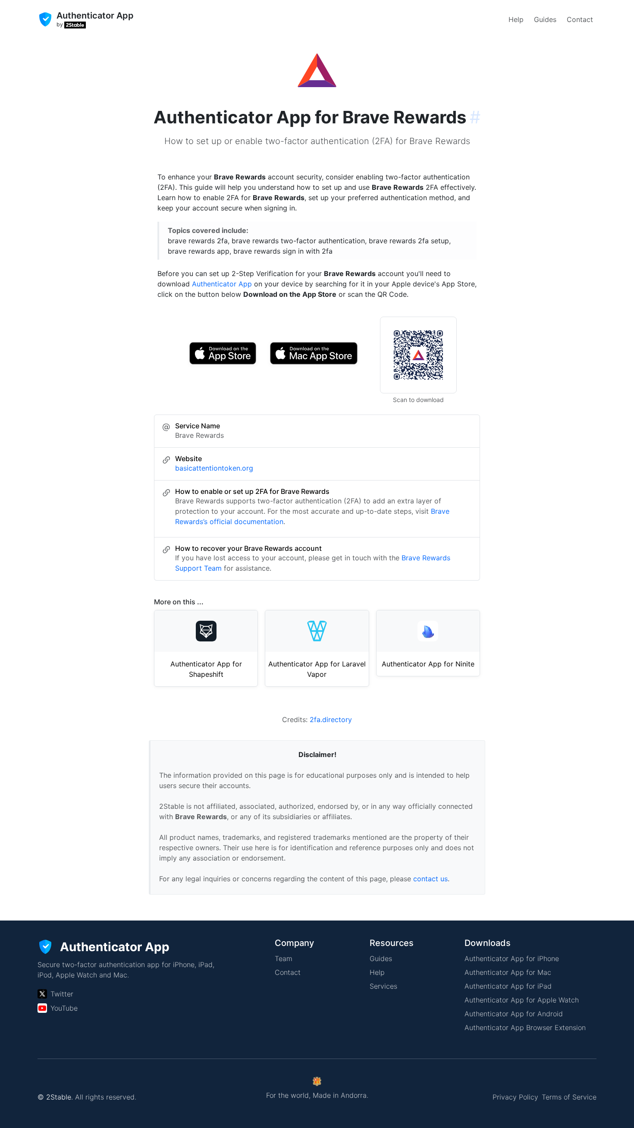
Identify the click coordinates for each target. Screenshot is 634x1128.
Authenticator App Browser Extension (525, 1027)
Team (283, 958)
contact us (430, 878)
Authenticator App (222, 284)
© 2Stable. (55, 1097)
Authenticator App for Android (514, 1013)
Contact (580, 19)
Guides (545, 19)
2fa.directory (331, 719)
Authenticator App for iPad (508, 986)
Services (383, 986)
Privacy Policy (515, 1097)
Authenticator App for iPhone (512, 958)
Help (516, 19)
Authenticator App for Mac (508, 972)
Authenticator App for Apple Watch (522, 1000)
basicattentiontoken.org (214, 468)
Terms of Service (569, 1097)
